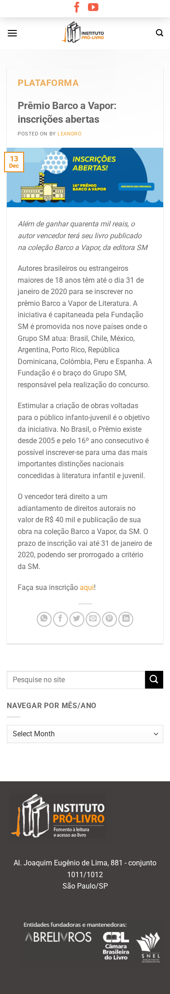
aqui (87, 587)
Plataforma (48, 83)
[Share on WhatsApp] (44, 619)
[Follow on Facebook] (77, 8)
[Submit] (154, 680)
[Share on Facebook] (60, 619)
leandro (70, 134)
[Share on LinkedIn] (125, 619)
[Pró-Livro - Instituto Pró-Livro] (85, 33)
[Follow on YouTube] (93, 8)
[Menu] (12, 33)
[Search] (159, 33)
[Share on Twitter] (76, 619)
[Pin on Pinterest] (109, 619)
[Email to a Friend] (93, 619)
